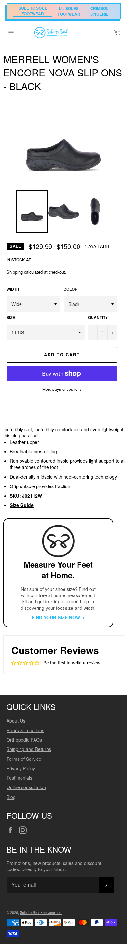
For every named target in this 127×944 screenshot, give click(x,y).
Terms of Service (24, 759)
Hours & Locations (25, 730)
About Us (16, 721)
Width (13, 289)
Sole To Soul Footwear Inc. (41, 912)
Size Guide (22, 505)
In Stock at (19, 260)
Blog (11, 797)
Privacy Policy (21, 768)
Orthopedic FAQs (24, 739)
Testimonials (19, 777)
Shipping (15, 272)
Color (71, 289)
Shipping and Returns (29, 749)
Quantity (98, 317)
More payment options (62, 389)
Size (11, 317)
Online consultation (26, 787)
